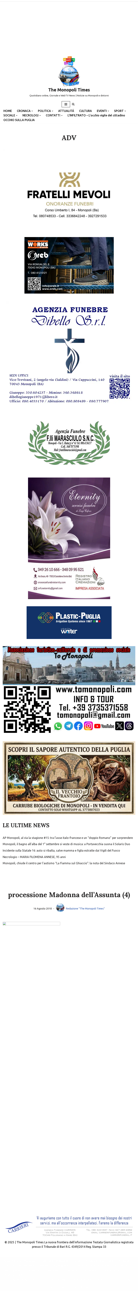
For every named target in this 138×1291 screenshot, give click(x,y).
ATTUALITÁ (66, 110)
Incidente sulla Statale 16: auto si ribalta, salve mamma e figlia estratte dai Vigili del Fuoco (61, 850)
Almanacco (70, 1270)
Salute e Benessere (55, 1260)
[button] (32, 111)
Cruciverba (32, 1270)
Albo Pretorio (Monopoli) (20, 1260)
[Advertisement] (69, 27)
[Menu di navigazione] (66, 104)
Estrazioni (89, 1270)
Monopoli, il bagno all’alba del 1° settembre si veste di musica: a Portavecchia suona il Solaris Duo (66, 844)
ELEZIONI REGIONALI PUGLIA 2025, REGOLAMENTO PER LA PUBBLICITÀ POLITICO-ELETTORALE (68, 1279)
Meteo (44, 1265)
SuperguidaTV (62, 1265)
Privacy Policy (110, 1270)
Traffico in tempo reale (18, 1265)
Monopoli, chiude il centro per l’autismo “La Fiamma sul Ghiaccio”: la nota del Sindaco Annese (64, 863)
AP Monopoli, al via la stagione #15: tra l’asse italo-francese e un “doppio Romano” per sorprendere (68, 837)
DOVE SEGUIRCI (13, 1275)
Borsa (76, 1260)
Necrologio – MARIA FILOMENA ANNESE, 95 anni (34, 857)
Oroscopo (51, 1270)
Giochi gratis (11, 1270)
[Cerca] (73, 104)
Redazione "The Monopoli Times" (85, 908)
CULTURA (85, 110)
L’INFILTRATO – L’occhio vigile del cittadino (96, 115)
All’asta (123, 1260)
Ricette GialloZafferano (93, 1265)
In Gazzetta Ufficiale (99, 1260)
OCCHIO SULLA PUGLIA (19, 120)
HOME (7, 110)
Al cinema (120, 1265)
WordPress (81, 1287)
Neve (53, 1287)
